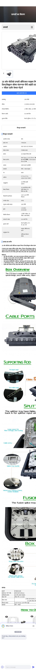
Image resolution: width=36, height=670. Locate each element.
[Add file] (2, 667)
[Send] (33, 667)
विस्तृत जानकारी (21, 128)
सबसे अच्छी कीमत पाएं (22, 93)
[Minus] (33, 626)
